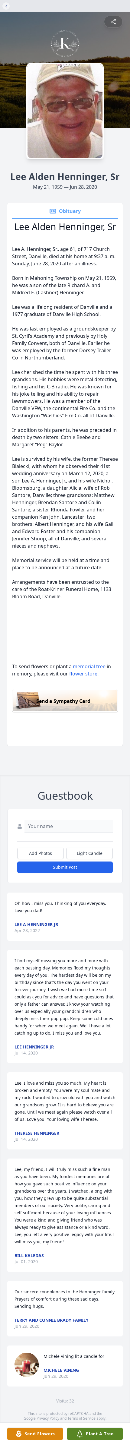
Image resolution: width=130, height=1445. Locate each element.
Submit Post (65, 867)
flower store (83, 673)
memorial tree (89, 666)
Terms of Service (81, 1418)
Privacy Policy (48, 1418)
